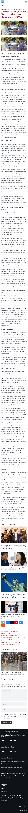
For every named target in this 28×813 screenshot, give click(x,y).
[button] (26, 2)
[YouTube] (15, 740)
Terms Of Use (22, 810)
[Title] (2, 1)
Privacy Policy (22, 806)
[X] (7, 740)
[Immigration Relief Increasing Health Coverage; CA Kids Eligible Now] (14, 559)
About (3, 788)
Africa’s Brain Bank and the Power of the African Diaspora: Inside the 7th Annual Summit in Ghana (13, 547)
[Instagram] (15, 751)
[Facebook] (3, 740)
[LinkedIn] (11, 740)
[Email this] (3, 622)
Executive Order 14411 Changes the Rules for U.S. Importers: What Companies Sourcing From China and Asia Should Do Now (13, 776)
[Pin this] (16, 622)
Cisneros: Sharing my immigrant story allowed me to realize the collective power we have (13, 616)
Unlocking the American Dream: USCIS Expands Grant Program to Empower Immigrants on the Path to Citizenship (13, 596)
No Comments (20, 9)
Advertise (4, 791)
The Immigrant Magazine (10, 732)
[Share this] (8, 622)
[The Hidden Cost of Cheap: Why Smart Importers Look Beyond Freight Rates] (14, 661)
